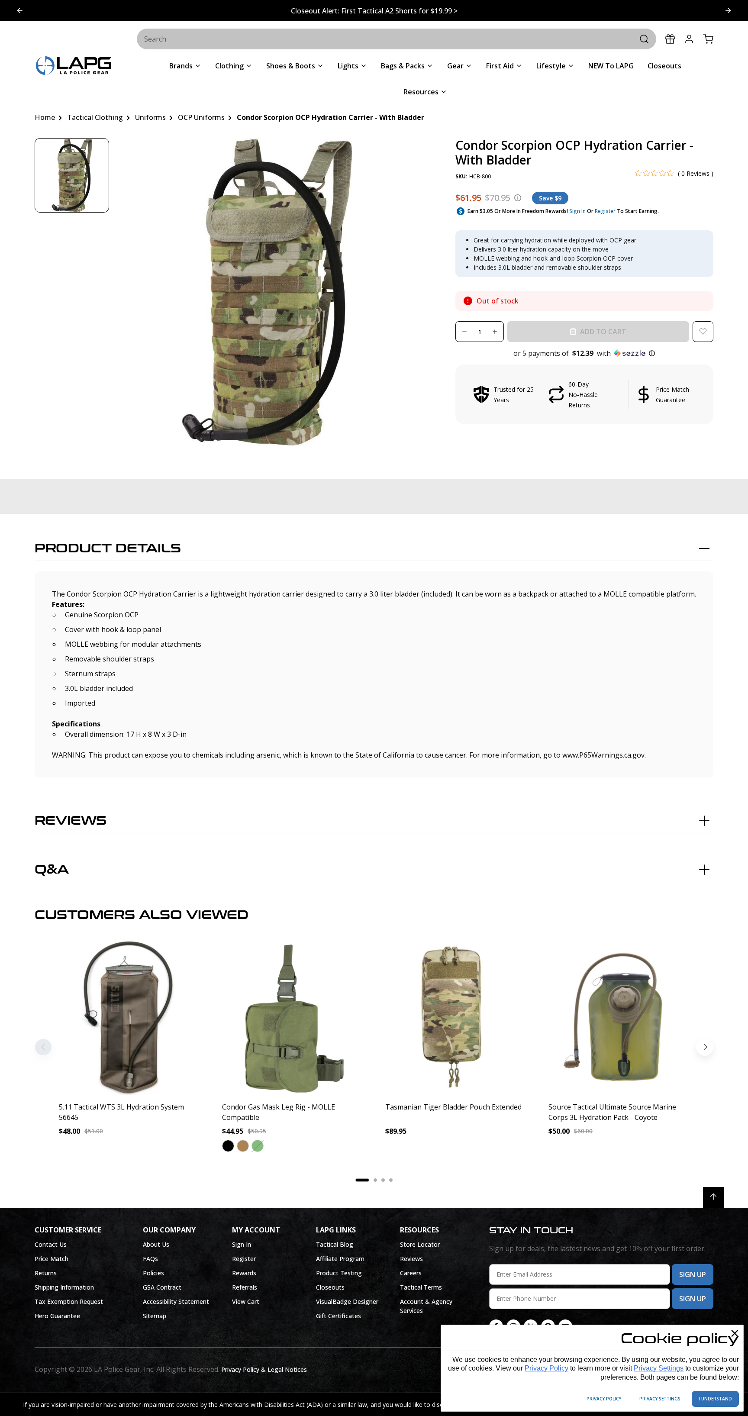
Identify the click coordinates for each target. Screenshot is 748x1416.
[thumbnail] (72, 175)
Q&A (52, 869)
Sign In (577, 211)
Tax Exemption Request (69, 1301)
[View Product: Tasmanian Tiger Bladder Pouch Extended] (455, 1017)
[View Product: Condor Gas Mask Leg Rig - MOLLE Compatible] (292, 1017)
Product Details (108, 548)
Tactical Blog (334, 1244)
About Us (156, 1244)
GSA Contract (162, 1287)
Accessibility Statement (176, 1301)
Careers (411, 1273)
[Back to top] (713, 1197)
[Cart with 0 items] (708, 39)
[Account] (689, 39)
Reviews (70, 820)
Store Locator (420, 1244)
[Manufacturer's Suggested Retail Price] (518, 198)
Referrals (244, 1287)
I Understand (715, 1399)
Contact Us (51, 1244)
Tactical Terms (421, 1287)
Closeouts (330, 1287)
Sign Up (692, 1274)
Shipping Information (64, 1287)
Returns (46, 1273)
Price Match (51, 1259)
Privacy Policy (546, 1368)
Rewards (244, 1273)
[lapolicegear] (74, 66)
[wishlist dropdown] (703, 331)
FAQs (150, 1259)
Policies (153, 1273)
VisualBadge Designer (347, 1301)
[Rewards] (670, 39)
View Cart (245, 1301)
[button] (584, 353)
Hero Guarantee (57, 1316)
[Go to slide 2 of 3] (19, 10)
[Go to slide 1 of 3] (728, 10)
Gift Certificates (338, 1316)
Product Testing (339, 1273)
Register (605, 211)
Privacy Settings (659, 1368)
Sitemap (154, 1316)
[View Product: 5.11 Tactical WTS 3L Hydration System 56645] (129, 1017)
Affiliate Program (340, 1259)
